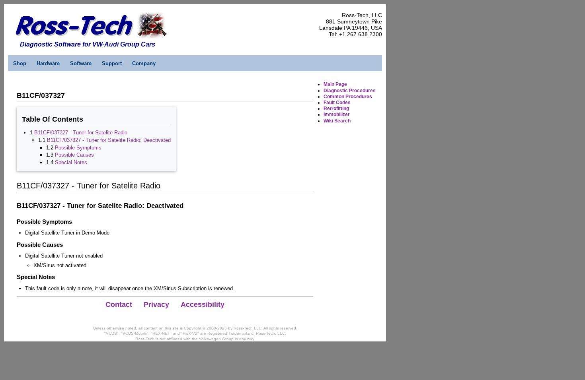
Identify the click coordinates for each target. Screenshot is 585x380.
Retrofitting (336, 108)
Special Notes (71, 162)
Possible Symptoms (78, 148)
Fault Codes (337, 102)
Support (112, 63)
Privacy (156, 304)
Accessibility (202, 304)
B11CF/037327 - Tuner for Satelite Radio (80, 133)
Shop (19, 63)
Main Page (335, 84)
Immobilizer (337, 114)
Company (144, 63)
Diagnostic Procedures (350, 90)
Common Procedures (348, 96)
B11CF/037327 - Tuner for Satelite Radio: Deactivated (109, 140)
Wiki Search (337, 121)
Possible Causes (74, 155)
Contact (118, 304)
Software (81, 63)
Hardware (48, 63)
